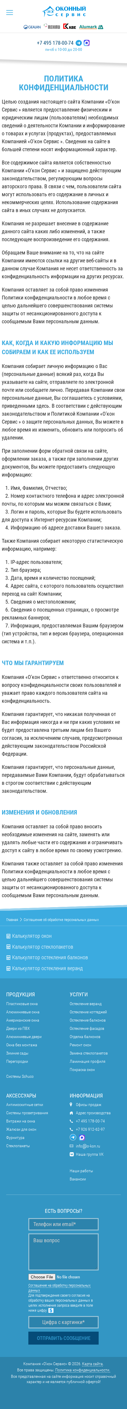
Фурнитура (15, 1137)
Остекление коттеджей (88, 1012)
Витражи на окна (20, 1121)
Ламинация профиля (87, 1061)
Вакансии (78, 1179)
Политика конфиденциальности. (82, 1370)
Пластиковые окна (22, 1003)
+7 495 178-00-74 (55, 43)
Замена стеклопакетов (89, 1053)
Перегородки (17, 1061)
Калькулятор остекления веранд (47, 968)
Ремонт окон (80, 1044)
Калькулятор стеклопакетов (42, 947)
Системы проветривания (27, 1112)
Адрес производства (93, 1112)
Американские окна (22, 1020)
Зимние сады (17, 1053)
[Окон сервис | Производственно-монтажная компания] (63, 11)
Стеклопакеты (18, 1145)
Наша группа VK (90, 1154)
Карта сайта (92, 1363)
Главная (12, 919)
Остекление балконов (88, 1020)
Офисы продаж (88, 1104)
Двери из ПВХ (18, 1028)
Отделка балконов (85, 1036)
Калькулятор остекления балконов (50, 957)
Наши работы (81, 1170)
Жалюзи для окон (21, 1129)
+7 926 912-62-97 (90, 1129)
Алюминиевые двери (24, 1036)
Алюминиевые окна (23, 1012)
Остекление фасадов (87, 1028)
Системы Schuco (20, 1076)
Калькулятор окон (32, 936)
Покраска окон (82, 1069)
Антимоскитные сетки (24, 1104)
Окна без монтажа (21, 1044)
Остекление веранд (86, 1003)
